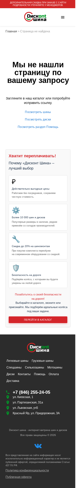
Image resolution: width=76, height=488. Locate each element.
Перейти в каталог (38, 319)
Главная (11, 31)
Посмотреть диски (38, 119)
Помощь (39, 374)
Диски (10, 374)
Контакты (24, 374)
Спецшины (14, 367)
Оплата (54, 374)
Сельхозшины (34, 367)
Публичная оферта (19, 477)
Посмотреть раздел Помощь (38, 126)
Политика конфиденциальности (27, 470)
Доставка (12, 380)
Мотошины (54, 367)
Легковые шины (17, 360)
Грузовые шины (42, 360)
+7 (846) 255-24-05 (31, 392)
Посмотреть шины (38, 112)
